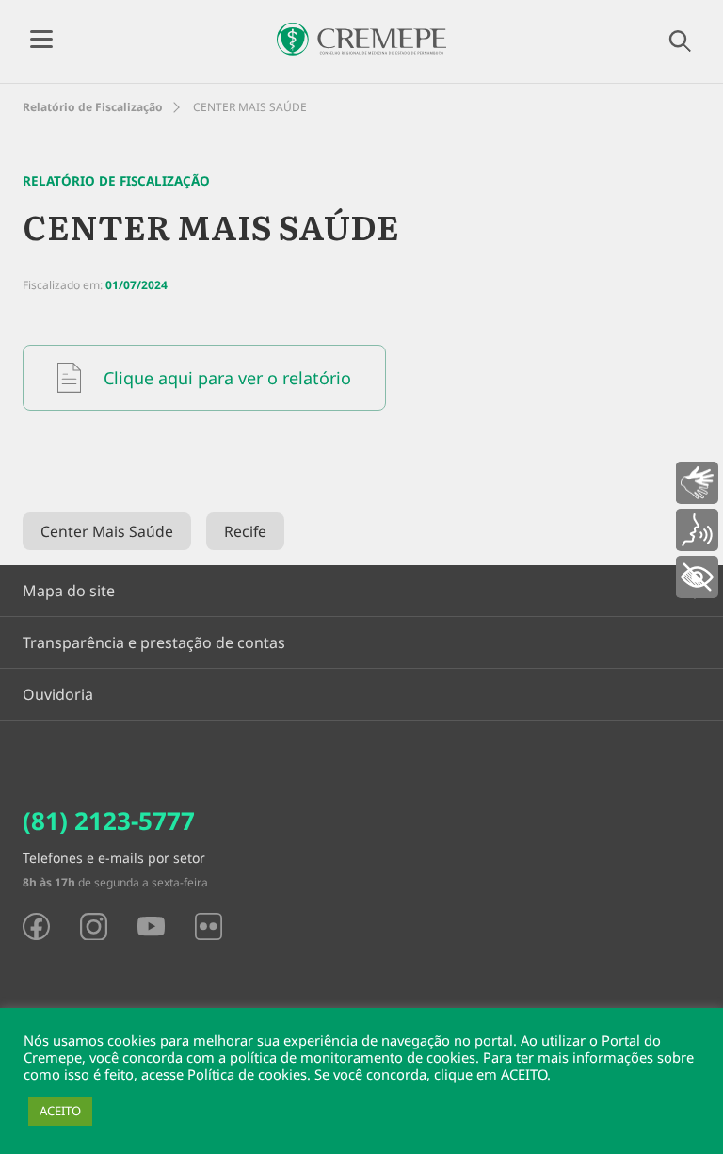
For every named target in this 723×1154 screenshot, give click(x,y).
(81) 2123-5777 (109, 820)
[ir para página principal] (361, 39)
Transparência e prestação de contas (154, 642)
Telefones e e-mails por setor (114, 858)
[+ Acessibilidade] (697, 577)
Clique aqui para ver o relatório (227, 377)
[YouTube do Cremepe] (151, 926)
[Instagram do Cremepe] (93, 927)
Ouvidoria (58, 694)
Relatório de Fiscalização (93, 107)
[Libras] (697, 483)
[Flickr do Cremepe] (208, 926)
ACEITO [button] (60, 1110)
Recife (245, 531)
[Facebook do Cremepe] (36, 926)
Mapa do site (69, 590)
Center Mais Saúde (106, 531)
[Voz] (697, 530)
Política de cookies (247, 1073)
